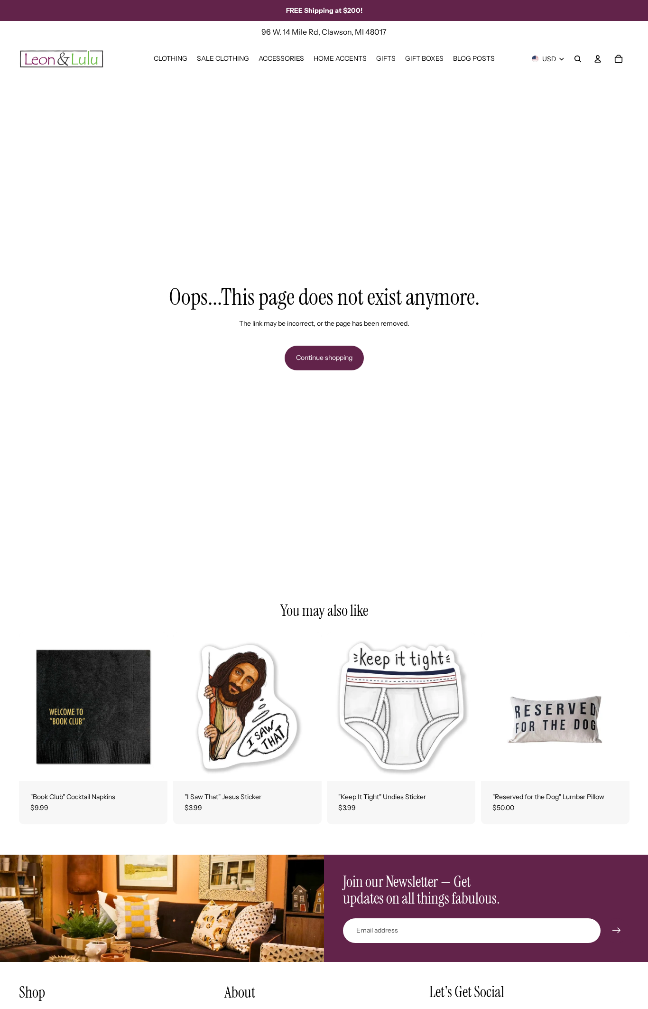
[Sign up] (616, 930)
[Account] (597, 58)
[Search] (577, 58)
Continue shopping (324, 357)
